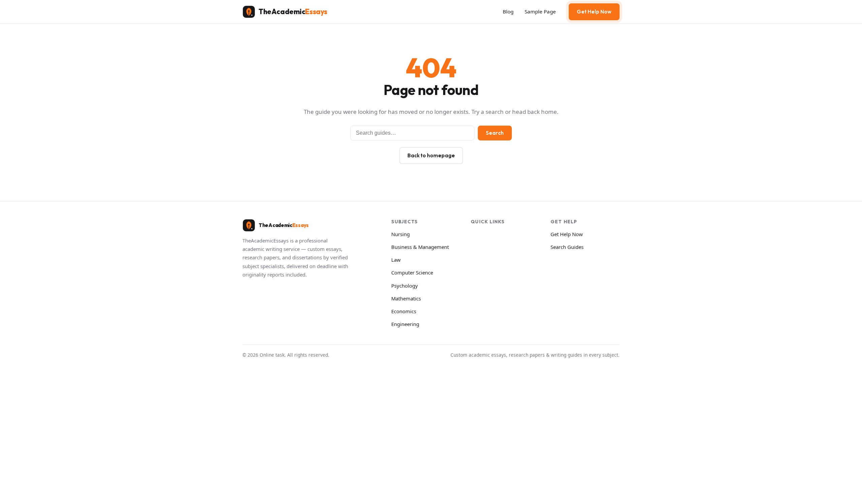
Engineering (405, 324)
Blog (508, 11)
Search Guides (567, 247)
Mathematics (406, 298)
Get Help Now (594, 11)
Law (396, 259)
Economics (403, 311)
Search (495, 133)
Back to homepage (431, 155)
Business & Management (420, 247)
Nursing (400, 234)
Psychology (404, 285)
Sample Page (540, 11)
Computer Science (412, 272)
